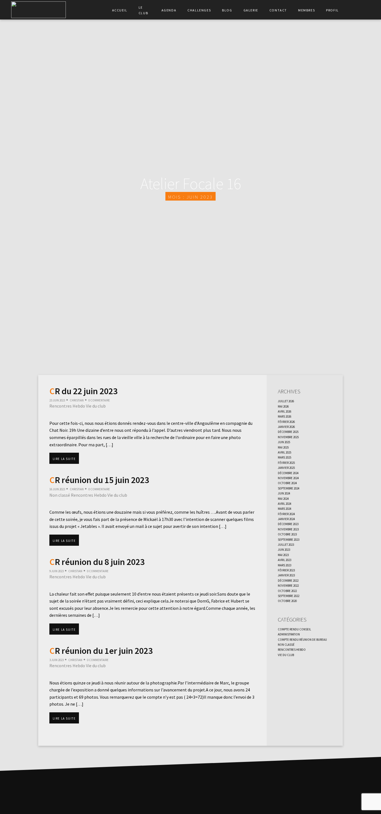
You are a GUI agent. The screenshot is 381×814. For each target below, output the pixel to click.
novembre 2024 (288, 477)
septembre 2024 (288, 488)
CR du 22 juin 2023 (83, 391)
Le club (143, 9)
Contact (278, 10)
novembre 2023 (288, 529)
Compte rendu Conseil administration (294, 631)
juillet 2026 (286, 400)
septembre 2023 (288, 539)
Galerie (250, 10)
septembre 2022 (288, 595)
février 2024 (286, 513)
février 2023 (286, 569)
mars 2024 (284, 508)
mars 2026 (284, 416)
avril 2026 (284, 411)
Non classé (59, 495)
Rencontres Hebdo (67, 406)
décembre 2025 (288, 431)
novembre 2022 (288, 585)
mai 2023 (283, 554)
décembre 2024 (288, 472)
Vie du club (96, 406)
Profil (332, 10)
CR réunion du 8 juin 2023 (96, 561)
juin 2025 (284, 441)
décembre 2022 (288, 580)
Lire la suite (64, 458)
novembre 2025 (288, 436)
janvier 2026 (286, 426)
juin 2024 (284, 493)
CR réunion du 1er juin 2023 (101, 650)
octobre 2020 (287, 600)
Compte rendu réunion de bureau (302, 639)
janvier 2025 (286, 467)
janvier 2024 (286, 518)
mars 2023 (284, 564)
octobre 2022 (287, 590)
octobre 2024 (287, 482)
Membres (306, 10)
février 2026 (286, 421)
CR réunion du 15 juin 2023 (99, 480)
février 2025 (286, 462)
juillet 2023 (286, 544)
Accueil (119, 10)
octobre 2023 (287, 534)
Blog (227, 10)
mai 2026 (283, 406)
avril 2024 (284, 503)
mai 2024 (283, 498)
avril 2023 (284, 559)
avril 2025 (284, 452)
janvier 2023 (286, 574)
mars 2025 (284, 457)
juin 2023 (284, 549)
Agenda (169, 10)
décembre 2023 (288, 523)
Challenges (199, 10)
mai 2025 (283, 447)
